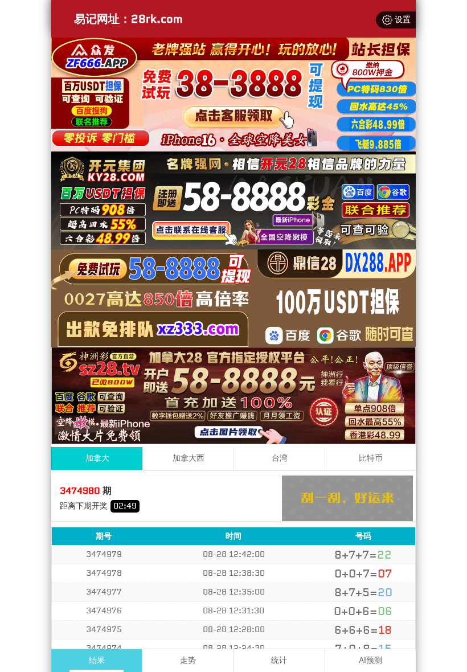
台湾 (280, 458)
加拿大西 (188, 458)
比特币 (371, 458)
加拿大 (97, 458)
